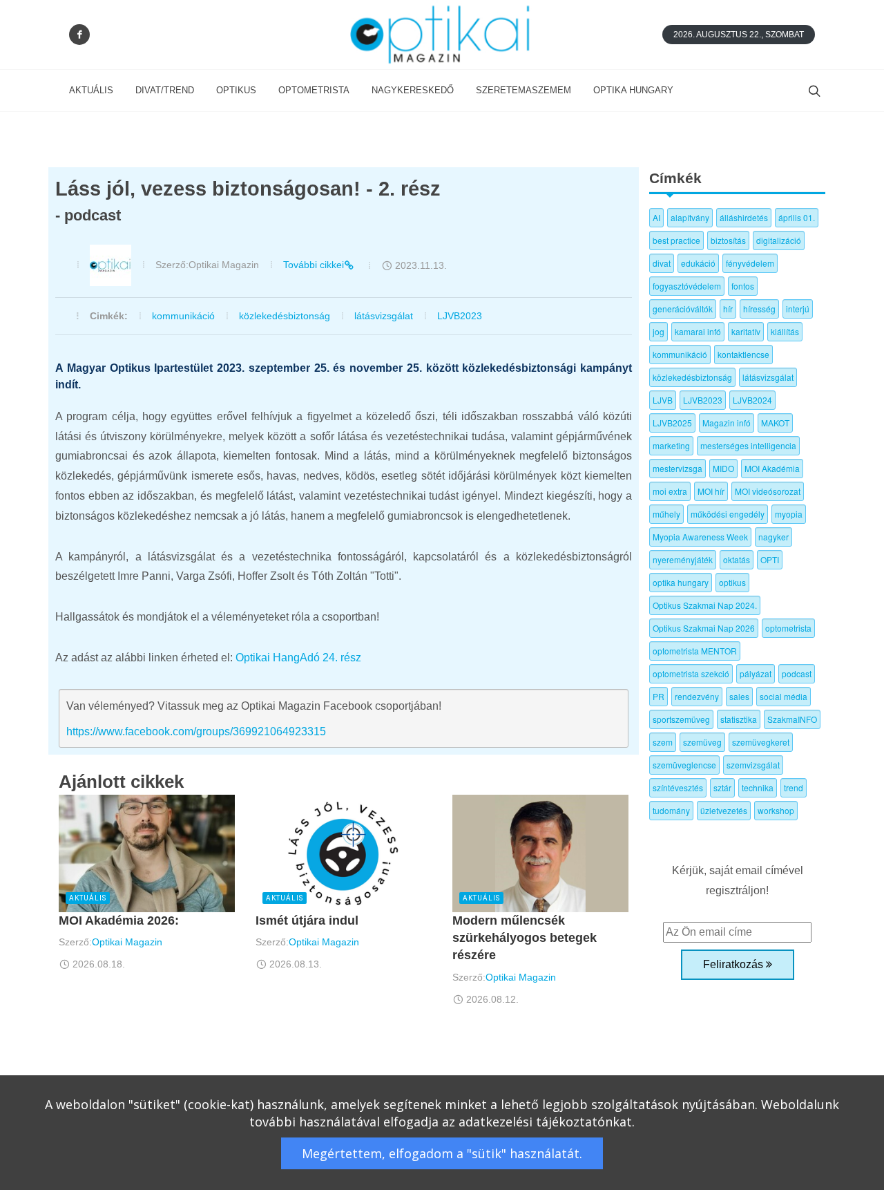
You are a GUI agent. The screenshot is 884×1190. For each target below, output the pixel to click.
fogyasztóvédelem (687, 286)
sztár (722, 787)
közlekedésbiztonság (284, 315)
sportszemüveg (681, 719)
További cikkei (313, 264)
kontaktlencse (743, 354)
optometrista (788, 628)
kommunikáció (183, 315)
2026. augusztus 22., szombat (738, 34)
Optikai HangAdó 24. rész (297, 657)
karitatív (745, 331)
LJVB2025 (672, 422)
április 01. (796, 217)
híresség (759, 308)
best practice (676, 240)
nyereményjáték (683, 559)
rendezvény (697, 696)
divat (662, 263)
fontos (742, 286)
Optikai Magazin (127, 941)
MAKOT (775, 422)
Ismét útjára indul (307, 920)
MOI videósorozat (767, 491)
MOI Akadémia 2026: (119, 920)
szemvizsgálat (753, 765)
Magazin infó (726, 422)
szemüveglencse (684, 765)
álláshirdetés (744, 217)
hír (728, 308)
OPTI (769, 559)
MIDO (723, 468)
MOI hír (711, 491)
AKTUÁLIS (91, 90)
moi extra (670, 491)
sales (739, 696)
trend (793, 787)
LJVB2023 (459, 315)
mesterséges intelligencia (748, 445)
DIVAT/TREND (164, 90)
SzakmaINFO (792, 719)
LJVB (663, 400)
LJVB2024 (752, 400)
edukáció (698, 263)
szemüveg (702, 742)
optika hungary (681, 582)
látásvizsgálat (383, 315)
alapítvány (690, 217)
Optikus (236, 90)
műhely (666, 514)
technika (758, 787)
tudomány (671, 810)
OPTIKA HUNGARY (633, 90)
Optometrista (313, 90)
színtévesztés (678, 787)
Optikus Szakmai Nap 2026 (704, 628)
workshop (776, 810)
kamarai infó (698, 331)
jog (658, 331)
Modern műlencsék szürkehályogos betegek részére (524, 938)
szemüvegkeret (760, 742)
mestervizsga (677, 468)
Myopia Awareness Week (700, 536)
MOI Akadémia (772, 468)
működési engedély (728, 514)
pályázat (755, 673)
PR (658, 696)
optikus (732, 582)
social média (783, 696)
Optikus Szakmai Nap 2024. (705, 605)
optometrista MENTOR (695, 651)
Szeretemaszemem (523, 90)
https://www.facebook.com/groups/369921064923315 (196, 731)
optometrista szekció (691, 673)
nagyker (773, 536)
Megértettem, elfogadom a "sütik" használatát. (442, 1153)
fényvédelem (750, 263)
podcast (796, 673)
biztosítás (728, 240)
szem (663, 742)
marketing (671, 445)
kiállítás (785, 331)
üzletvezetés (723, 810)
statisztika (738, 719)
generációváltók (683, 308)
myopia (789, 514)
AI (656, 217)
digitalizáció (778, 240)
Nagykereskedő (413, 90)
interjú (797, 308)
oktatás (736, 559)
